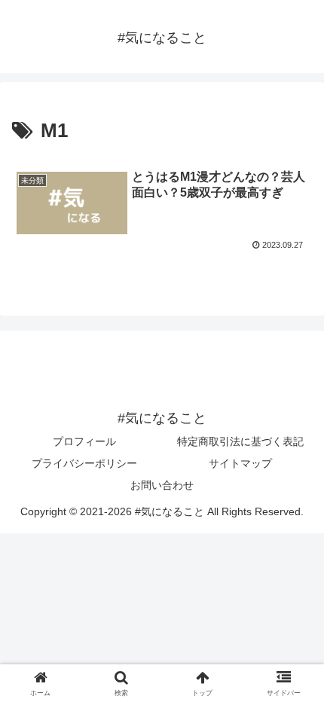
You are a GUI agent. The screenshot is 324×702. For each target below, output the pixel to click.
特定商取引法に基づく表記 (240, 441)
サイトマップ (240, 463)
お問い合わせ (162, 485)
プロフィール (84, 441)
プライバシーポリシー (84, 463)
